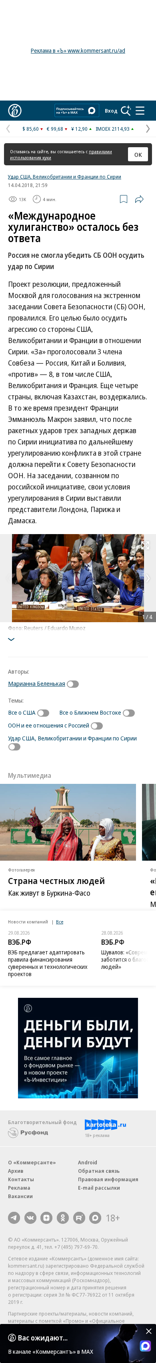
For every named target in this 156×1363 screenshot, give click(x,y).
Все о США (22, 712)
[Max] (95, 1218)
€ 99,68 (55, 128)
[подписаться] (75, 684)
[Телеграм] (14, 1218)
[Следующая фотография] (148, 578)
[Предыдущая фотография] (8, 578)
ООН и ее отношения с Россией (48, 725)
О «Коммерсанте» (32, 1162)
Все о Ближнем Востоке (90, 712)
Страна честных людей (56, 881)
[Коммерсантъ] (15, 110)
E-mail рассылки (99, 1187)
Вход (111, 110)
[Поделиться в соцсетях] (139, 199)
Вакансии (20, 1196)
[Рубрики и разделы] (140, 111)
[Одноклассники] (63, 1218)
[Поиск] (126, 111)
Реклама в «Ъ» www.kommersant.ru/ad (78, 50)
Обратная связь (99, 1170)
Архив (15, 1170)
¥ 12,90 (79, 128)
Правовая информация (108, 1179)
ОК (138, 154)
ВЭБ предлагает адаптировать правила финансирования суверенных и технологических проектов (48, 963)
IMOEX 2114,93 (113, 128)
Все (59, 922)
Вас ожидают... (43, 1337)
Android (87, 1162)
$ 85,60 (30, 128)
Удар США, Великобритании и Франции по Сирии (64, 176)
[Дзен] (46, 1218)
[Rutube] (79, 1218)
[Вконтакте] (30, 1218)
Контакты (21, 1179)
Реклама (19, 1187)
